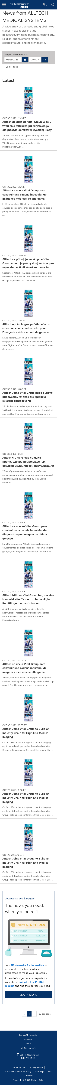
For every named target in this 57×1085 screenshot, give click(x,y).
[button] (25, 59)
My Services (27, 1048)
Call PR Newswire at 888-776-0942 (29, 1056)
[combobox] (34, 59)
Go (44, 59)
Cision (34, 1080)
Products (28, 1039)
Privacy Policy (36, 1067)
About (28, 1043)
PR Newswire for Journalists (27, 965)
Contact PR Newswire (28, 1035)
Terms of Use (19, 1067)
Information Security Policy (18, 1071)
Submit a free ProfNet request (24, 984)
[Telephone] (45, 4)
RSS (49, 1071)
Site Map (39, 1071)
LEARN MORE (28, 995)
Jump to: (16, 54)
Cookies (29, 1075)
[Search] (53, 4)
